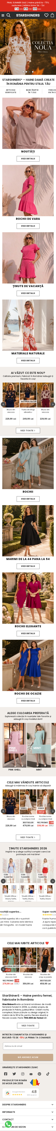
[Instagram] (23, 1074)
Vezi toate (26, 430)
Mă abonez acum (28, 1057)
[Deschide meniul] (3, 15)
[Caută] (8, 15)
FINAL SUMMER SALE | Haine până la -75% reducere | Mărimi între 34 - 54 (28, 4)
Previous (3, 404)
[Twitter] (14, 1074)
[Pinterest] (39, 1074)
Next (53, 404)
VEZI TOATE (28, 1025)
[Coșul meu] (52, 15)
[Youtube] (31, 1074)
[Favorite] (46, 15)
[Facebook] (6, 1074)
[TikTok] (48, 1074)
